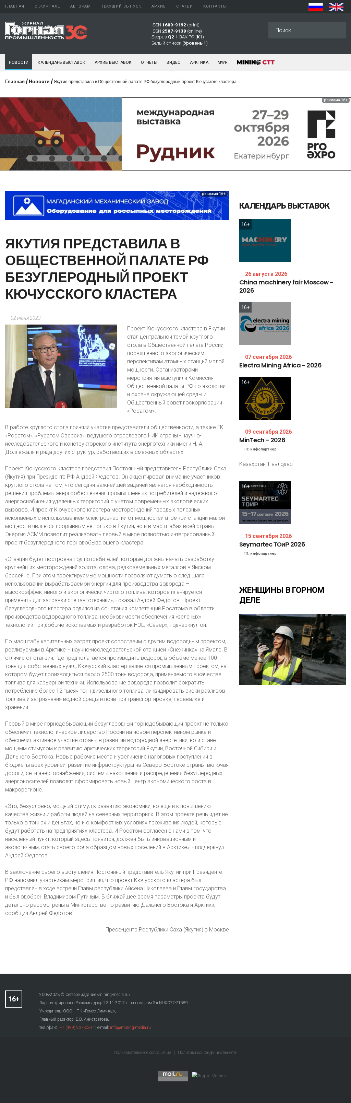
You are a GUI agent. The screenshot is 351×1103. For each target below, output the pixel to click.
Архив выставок (113, 62)
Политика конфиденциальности (208, 1052)
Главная (15, 81)
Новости (18, 62)
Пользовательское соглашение (143, 1052)
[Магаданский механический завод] (117, 205)
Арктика (199, 62)
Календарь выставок (61, 62)
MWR (223, 62)
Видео (174, 62)
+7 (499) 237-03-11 (77, 1027)
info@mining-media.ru (130, 1027)
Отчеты (149, 62)
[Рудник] (175, 133)
